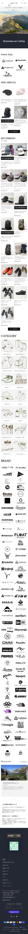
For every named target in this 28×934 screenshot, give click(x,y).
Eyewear (6, 420)
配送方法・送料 (6, 868)
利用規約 (13, 929)
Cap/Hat (6, 404)
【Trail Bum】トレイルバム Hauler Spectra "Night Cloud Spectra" (7, 258)
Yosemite (8, 927)
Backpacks (20, 387)
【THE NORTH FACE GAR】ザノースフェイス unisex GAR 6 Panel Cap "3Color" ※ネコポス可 (20, 185)
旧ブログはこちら (6, 899)
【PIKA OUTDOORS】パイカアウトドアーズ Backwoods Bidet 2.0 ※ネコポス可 (20, 101)
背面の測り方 (5, 874)
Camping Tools (19, 437)
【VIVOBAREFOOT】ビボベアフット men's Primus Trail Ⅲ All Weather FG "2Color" (20, 280)
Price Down (20, 454)
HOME (4, 859)
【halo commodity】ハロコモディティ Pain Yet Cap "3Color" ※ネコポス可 (20, 158)
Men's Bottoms (20, 354)
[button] (2, 3)
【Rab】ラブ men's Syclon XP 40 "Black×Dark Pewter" (7, 237)
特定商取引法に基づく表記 (8, 862)
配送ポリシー (19, 929)
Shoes (6, 387)
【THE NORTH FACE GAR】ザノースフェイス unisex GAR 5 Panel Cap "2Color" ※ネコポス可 (7, 185)
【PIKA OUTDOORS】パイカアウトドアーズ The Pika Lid (7, 100)
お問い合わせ (5, 880)
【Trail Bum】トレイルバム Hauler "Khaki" (19, 232)
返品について (5, 871)
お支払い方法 (5, 865)
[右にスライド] (16, 799)
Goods (20, 420)
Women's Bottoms (20, 371)
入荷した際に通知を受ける (7, 121)
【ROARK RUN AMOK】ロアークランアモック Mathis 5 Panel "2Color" (7, 208)
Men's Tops (6, 354)
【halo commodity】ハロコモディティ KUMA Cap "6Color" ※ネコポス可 (7, 163)
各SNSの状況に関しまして (11, 783)
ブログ (4, 877)
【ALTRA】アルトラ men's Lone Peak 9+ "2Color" (6, 321)
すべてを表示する (14, 131)
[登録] (20, 907)
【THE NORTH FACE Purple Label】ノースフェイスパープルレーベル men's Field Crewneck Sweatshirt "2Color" (20, 122)
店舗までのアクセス (7, 883)
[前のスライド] (11, 49)
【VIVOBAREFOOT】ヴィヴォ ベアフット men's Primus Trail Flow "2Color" (7, 280)
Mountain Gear (6, 437)
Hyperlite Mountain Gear (14, 42)
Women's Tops (6, 371)
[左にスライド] (11, 799)
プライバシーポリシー (7, 885)
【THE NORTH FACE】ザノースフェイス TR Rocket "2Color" (20, 257)
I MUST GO (6, 454)
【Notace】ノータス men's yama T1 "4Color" (6, 301)
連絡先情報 (25, 929)
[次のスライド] (16, 49)
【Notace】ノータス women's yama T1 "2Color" (20, 301)
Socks (19, 404)
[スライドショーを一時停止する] (26, 49)
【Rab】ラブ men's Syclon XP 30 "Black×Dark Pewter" (20, 212)
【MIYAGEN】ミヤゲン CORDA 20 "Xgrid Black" (7, 125)
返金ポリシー (22, 927)
